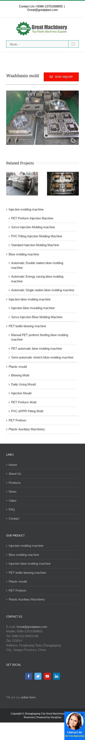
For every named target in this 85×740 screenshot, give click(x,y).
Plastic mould (18, 366)
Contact (14, 518)
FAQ (12, 509)
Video (12, 500)
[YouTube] (47, 676)
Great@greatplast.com (42, 10)
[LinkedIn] (56, 676)
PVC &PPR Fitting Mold (27, 411)
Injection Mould (21, 393)
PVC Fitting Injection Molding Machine (36, 236)
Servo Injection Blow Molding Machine (36, 317)
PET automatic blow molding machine (36, 348)
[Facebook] (28, 676)
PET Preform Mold (23, 402)
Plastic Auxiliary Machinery (27, 429)
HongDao (56, 717)
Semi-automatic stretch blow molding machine (42, 357)
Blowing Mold (20, 375)
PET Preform (17, 420)
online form (28, 697)
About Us (15, 473)
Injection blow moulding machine (33, 308)
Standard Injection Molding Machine (35, 245)
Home (13, 465)
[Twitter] (37, 676)
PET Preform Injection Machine (32, 218)
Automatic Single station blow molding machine (42, 290)
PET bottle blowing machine (27, 326)
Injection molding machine (26, 209)
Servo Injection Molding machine (33, 227)
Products (15, 482)
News (13, 491)
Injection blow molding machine (30, 299)
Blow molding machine (24, 254)
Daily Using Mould (23, 384)
